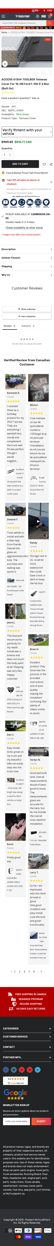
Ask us (35, 98)
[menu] (3, 16)
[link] (27, 994)
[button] (43, 29)
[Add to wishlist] (44, 164)
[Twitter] (37, 1070)
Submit (41, 1121)
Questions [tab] (26, 325)
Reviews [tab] (8, 325)
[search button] (50, 23)
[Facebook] (6, 1070)
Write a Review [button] (28, 309)
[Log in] (37, 16)
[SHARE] (50, 164)
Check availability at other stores (24, 227)
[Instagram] (14, 1070)
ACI (14, 106)
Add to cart (20, 164)
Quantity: (7, 148)
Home (4, 32)
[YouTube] (30, 1070)
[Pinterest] (22, 1070)
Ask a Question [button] (28, 316)
